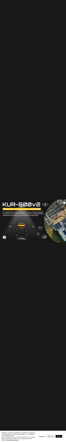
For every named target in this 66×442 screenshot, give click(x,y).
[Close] (65, 432)
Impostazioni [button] (42, 436)
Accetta (59, 436)
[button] (64, 203)
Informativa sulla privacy (12, 440)
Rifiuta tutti (50, 436)
